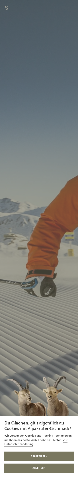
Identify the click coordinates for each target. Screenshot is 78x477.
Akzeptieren (39, 456)
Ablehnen (39, 468)
